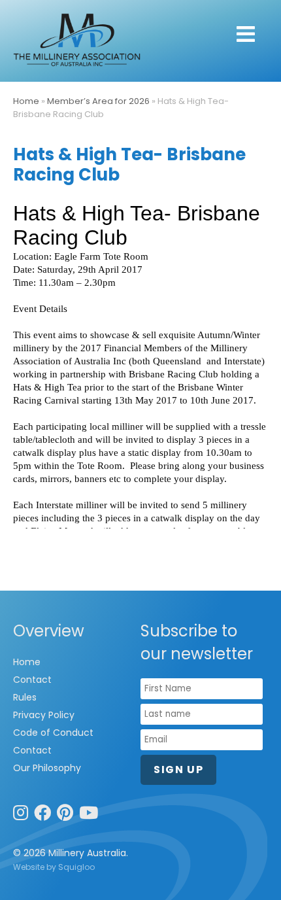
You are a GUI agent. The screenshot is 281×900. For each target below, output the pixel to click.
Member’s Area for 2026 (98, 101)
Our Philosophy (47, 767)
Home (26, 101)
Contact (32, 679)
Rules (25, 697)
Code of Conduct (53, 732)
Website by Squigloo (54, 867)
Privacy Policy (43, 714)
